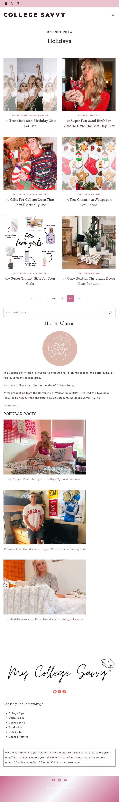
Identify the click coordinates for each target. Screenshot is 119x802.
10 (53, 298)
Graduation (16, 727)
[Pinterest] (65, 780)
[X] (12, 3)
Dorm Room (16, 717)
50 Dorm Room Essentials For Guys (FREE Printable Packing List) (44, 549)
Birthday (17, 115)
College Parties (18, 736)
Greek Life (15, 732)
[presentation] (30, 84)
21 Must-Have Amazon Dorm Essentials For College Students (44, 619)
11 (61, 298)
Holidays (43, 115)
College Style (17, 722)
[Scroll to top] (112, 790)
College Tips (16, 713)
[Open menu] (113, 14)
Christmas (16, 194)
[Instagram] (18, 3)
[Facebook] (6, 3)
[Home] (48, 32)
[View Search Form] (114, 3)
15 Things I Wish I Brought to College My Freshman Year (44, 479)
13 (79, 298)
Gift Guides (30, 115)
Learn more (10, 405)
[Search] (110, 312)
